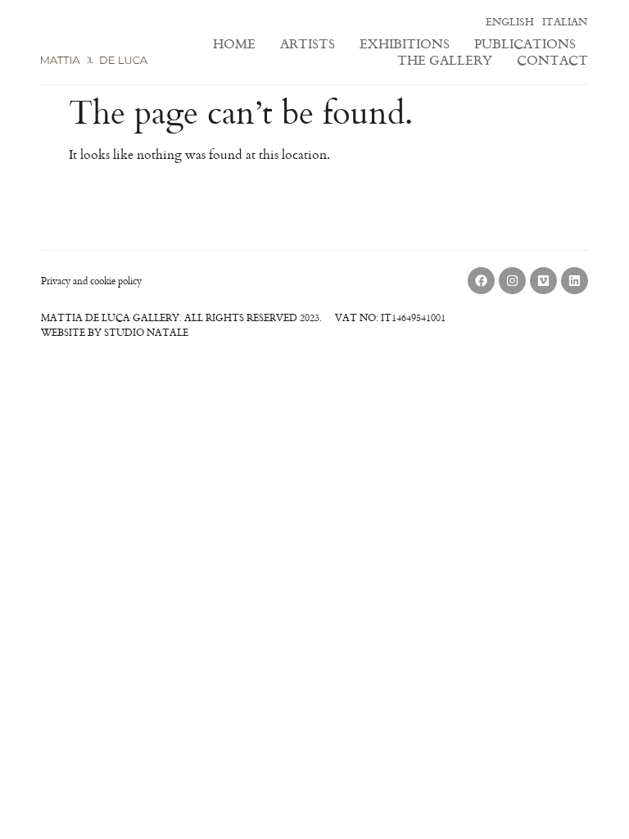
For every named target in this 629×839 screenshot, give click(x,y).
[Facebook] (481, 280)
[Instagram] (512, 280)
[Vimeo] (543, 280)
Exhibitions (405, 43)
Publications (525, 43)
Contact (552, 60)
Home (234, 43)
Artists (307, 43)
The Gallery (444, 60)
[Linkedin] (574, 280)
